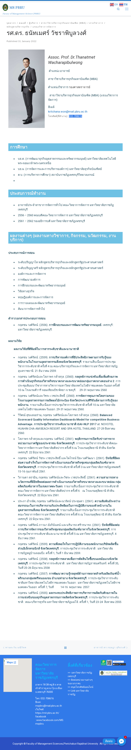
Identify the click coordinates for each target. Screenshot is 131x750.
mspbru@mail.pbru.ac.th (48, 705)
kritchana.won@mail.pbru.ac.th (67, 111)
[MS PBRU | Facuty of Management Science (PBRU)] (5, 7)
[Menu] (126, 9)
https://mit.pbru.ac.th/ (47, 713)
